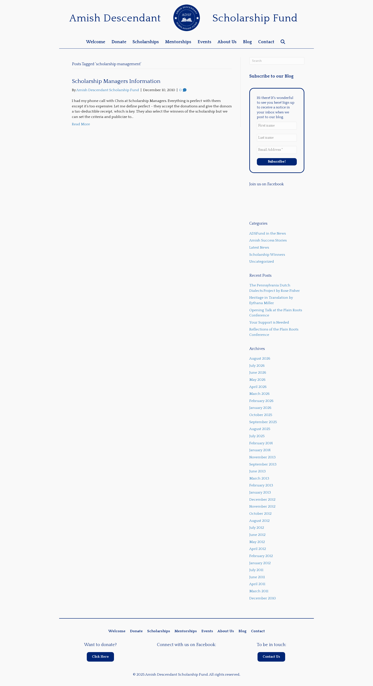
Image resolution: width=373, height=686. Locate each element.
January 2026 (260, 408)
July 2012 (256, 528)
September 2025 (263, 422)
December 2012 (262, 500)
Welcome (95, 42)
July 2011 (256, 570)
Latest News (259, 247)
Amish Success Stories (268, 240)
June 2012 (257, 535)
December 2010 (262, 598)
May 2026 (257, 380)
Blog (247, 42)
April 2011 (257, 584)
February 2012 (261, 556)
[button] (284, 42)
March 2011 (258, 591)
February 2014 (261, 443)
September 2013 (263, 464)
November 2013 (262, 457)
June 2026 (257, 373)
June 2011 (257, 577)
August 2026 (259, 358)
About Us (227, 42)
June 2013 (257, 471)
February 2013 (261, 485)
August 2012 (259, 521)
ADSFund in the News (267, 233)
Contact (266, 42)
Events (204, 42)
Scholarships (146, 42)
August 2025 (259, 429)
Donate (118, 42)
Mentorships (178, 42)
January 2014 (259, 450)
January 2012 (260, 563)
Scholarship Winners (267, 255)
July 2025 (257, 436)
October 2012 (260, 514)
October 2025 (260, 415)
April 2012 (257, 549)
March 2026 (259, 394)
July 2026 (257, 366)
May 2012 (257, 542)
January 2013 (260, 492)
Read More (81, 124)
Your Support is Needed (269, 322)
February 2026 (261, 401)
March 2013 (259, 478)
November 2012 (262, 506)
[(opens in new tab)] (186, 17)
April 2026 (258, 387)
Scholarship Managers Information (116, 81)
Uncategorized (261, 262)
